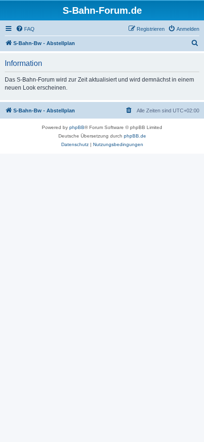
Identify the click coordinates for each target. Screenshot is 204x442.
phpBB (76, 127)
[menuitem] (25, 29)
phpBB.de (135, 135)
